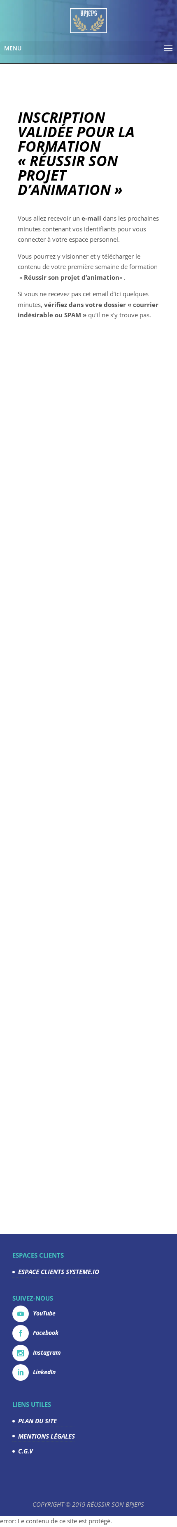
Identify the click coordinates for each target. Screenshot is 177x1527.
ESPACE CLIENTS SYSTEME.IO (58, 1272)
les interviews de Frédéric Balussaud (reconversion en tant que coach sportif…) (84, 521)
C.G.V (25, 1451)
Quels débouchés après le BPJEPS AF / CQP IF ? (83, 1060)
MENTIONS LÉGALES (46, 1436)
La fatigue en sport (69, 841)
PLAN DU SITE (37, 1421)
